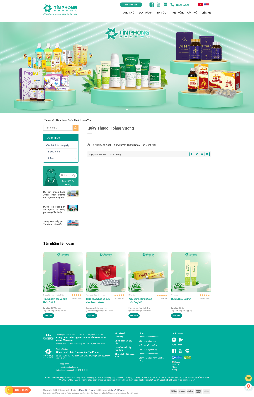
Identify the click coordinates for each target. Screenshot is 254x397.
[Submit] (75, 128)
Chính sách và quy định (123, 342)
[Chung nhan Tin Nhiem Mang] (177, 365)
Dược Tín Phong (87, 390)
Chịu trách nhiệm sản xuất (124, 355)
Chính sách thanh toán (148, 354)
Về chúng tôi (120, 333)
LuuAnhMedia (117, 390)
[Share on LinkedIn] (207, 154)
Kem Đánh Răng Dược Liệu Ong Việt (140, 301)
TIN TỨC (161, 12)
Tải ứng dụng (177, 333)
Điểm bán (61, 120)
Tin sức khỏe (53, 151)
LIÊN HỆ (206, 12)
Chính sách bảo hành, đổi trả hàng (151, 359)
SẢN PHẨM (144, 12)
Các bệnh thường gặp (57, 145)
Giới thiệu (119, 337)
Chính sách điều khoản (148, 337)
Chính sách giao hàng (148, 349)
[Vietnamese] (206, 4)
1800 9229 (182, 4)
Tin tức (50, 158)
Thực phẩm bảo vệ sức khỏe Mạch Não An (98, 301)
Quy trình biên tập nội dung (123, 348)
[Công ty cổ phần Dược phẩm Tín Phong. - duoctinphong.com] (63, 9)
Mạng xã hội (177, 344)
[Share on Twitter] (197, 154)
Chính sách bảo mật (147, 341)
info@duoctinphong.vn (69, 367)
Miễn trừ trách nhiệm (148, 345)
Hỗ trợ (141, 333)
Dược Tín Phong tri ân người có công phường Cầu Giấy (54, 209)
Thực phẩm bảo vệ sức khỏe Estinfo (55, 301)
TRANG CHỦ (127, 12)
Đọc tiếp (48, 315)
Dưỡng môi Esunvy (181, 299)
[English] (200, 4)
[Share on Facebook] (191, 154)
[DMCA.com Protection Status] (187, 357)
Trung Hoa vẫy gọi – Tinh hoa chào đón (54, 223)
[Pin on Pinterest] (202, 154)
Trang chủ (49, 120)
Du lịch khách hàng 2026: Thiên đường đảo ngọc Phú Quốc (54, 195)
